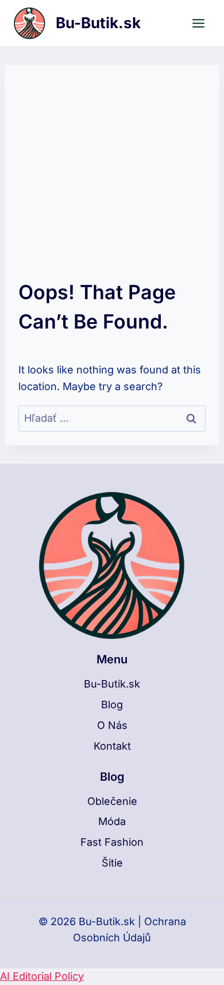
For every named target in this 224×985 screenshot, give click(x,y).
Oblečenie (112, 801)
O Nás (112, 725)
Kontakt (112, 746)
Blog (112, 704)
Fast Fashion (112, 842)
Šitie (112, 863)
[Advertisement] (112, 178)
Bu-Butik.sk (112, 684)
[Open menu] (198, 23)
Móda (112, 821)
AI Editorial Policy (42, 976)
